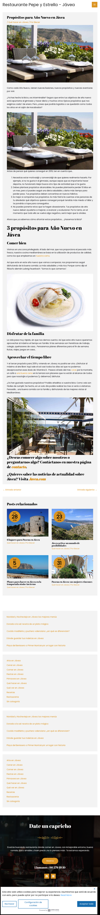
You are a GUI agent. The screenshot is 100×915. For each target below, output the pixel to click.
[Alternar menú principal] (94, 4)
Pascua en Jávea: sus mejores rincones (72, 581)
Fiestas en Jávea (15, 674)
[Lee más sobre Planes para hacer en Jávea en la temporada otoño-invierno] (27, 566)
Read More (66, 895)
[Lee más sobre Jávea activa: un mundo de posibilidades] (72, 524)
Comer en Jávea (15, 669)
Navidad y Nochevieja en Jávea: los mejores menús (32, 616)
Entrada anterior (12, 489)
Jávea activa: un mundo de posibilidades (66, 544)
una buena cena (25, 373)
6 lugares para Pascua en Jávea (23, 539)
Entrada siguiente (87, 489)
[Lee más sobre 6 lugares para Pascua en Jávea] (27, 522)
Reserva (50, 861)
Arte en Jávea (14, 660)
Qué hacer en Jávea (17, 683)
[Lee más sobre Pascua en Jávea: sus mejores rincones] (72, 566)
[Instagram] (53, 876)
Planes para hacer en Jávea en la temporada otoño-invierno (24, 583)
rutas (74, 370)
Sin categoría (13, 701)
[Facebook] (46, 876)
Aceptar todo (86, 903)
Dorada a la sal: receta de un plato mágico (27, 624)
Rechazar (9, 903)
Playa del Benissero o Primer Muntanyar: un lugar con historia (36, 645)
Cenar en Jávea (14, 665)
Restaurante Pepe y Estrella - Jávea (39, 5)
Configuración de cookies (33, 904)
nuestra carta (42, 255)
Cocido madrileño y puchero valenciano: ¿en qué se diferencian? (38, 631)
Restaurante (13, 697)
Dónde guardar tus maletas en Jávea (25, 638)
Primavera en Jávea (16, 678)
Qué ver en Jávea (15, 687)
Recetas (11, 692)
